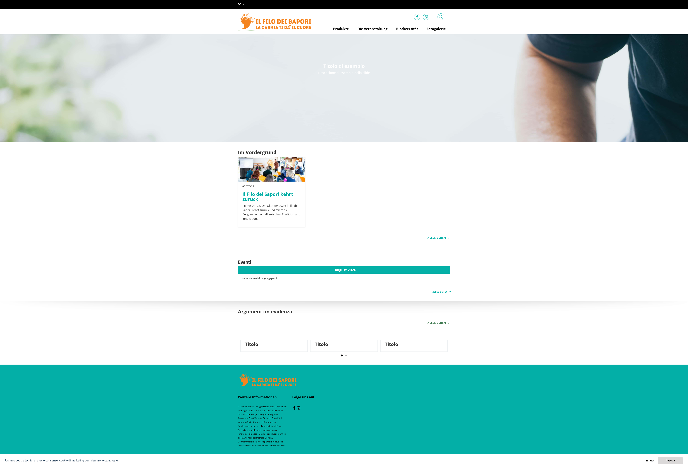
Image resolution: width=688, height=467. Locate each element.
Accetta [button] (670, 460)
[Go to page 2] (346, 355)
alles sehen (437, 322)
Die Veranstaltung (372, 29)
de (239, 4)
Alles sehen (437, 237)
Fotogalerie (436, 29)
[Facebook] (417, 16)
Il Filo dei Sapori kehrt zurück (267, 196)
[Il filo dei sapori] (267, 380)
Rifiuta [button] (650, 460)
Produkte (341, 29)
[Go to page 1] (342, 355)
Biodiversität (407, 29)
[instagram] (426, 16)
